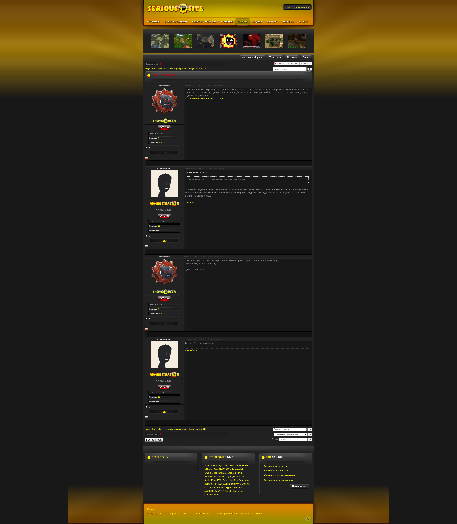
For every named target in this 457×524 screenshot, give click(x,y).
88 (164, 152)
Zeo (232, 465)
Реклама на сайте (191, 513)
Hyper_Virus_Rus (234, 487)
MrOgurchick (239, 476)
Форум (147, 69)
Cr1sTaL (208, 473)
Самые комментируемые (279, 479)
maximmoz (209, 487)
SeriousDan (210, 476)
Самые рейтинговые (276, 466)
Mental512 (216, 480)
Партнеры (174, 513)
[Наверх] (307, 518)
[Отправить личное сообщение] (149, 147)
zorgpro (228, 476)
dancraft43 (219, 473)
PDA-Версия (257, 513)
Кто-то (220, 476)
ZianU (225, 480)
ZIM (159, 513)
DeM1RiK (219, 491)
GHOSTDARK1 (242, 465)
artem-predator (237, 469)
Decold (228, 491)
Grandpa (229, 473)
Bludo (207, 480)
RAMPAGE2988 (221, 469)
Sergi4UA (235, 484)
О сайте (151, 509)
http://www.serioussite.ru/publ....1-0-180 (204, 98)
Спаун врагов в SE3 (197, 69)
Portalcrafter (164, 86)
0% (160, 142)
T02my (225, 465)
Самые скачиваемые (276, 470)
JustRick (234, 480)
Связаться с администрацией (217, 513)
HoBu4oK (209, 484)
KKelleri (245, 484)
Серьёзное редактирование (175, 69)
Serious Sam (157, 69)
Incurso (238, 473)
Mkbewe (208, 469)
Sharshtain (238, 491)
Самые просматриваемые (279, 475)
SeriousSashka (222, 484)
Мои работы (191, 203)
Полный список (212, 494)
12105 (164, 241)
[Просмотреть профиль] (146, 147)
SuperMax (244, 480)
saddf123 (209, 491)
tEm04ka (220, 487)
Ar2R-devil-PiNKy (164, 168)
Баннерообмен (241, 513)
